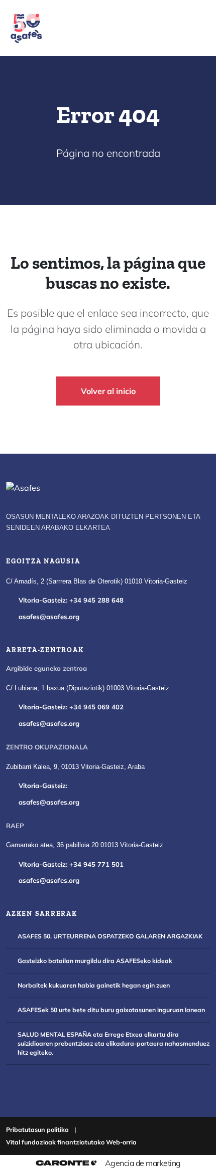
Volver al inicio (108, 391)
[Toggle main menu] (191, 28)
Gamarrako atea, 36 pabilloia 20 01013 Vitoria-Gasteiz (84, 845)
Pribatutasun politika (37, 1129)
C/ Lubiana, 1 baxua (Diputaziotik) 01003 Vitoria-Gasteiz (87, 688)
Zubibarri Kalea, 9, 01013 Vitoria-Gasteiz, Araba (75, 766)
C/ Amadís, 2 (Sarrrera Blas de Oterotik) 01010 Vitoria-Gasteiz (96, 581)
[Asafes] (23, 488)
